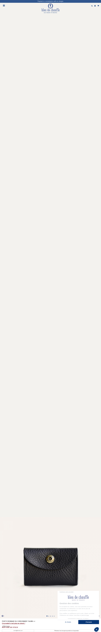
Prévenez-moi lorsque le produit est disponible (66, 631)
